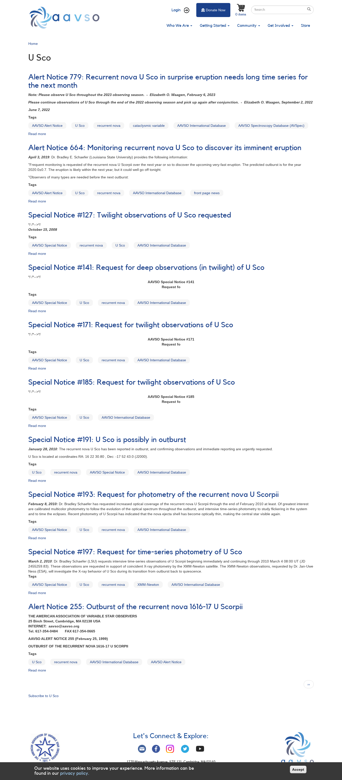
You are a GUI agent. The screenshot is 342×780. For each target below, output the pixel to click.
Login (176, 10)
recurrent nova (108, 126)
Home (33, 44)
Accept (298, 769)
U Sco (80, 126)
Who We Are (178, 26)
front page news (207, 193)
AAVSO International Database (201, 126)
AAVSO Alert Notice (47, 126)
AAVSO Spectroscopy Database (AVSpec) (271, 126)
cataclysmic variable (149, 126)
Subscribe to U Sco (43, 696)
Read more (37, 134)
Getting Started (213, 26)
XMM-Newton (148, 585)
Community (247, 26)
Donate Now (215, 10)
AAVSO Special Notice (49, 245)
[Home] (65, 18)
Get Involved (279, 26)
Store (305, 26)
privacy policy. (74, 773)
